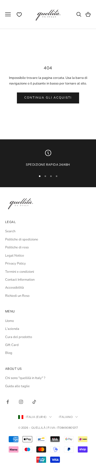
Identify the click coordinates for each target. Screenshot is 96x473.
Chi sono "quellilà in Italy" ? (25, 378)
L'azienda (12, 329)
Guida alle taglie (17, 386)
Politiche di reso (17, 247)
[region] (48, 158)
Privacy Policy (15, 263)
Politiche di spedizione (21, 239)
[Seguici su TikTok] (34, 401)
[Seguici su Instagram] (21, 401)
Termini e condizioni (19, 271)
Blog (8, 353)
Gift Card (12, 345)
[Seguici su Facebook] (7, 401)
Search (10, 231)
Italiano (66, 417)
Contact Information (20, 279)
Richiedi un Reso (17, 295)
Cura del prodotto (18, 337)
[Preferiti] (19, 14)
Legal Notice (14, 255)
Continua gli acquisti (48, 98)
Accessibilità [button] (14, 287)
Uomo (9, 321)
